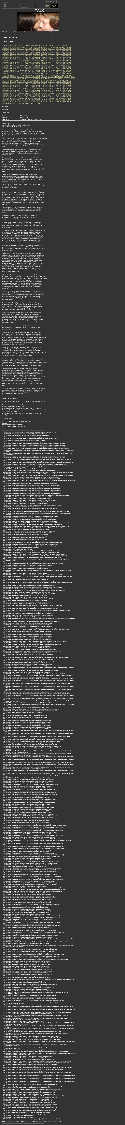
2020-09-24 (67, 57)
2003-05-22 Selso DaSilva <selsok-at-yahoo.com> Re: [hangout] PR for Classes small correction (30, 796)
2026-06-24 (20, 45)
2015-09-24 (44, 68)
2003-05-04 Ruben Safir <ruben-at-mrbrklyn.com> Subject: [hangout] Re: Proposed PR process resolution (32, 488)
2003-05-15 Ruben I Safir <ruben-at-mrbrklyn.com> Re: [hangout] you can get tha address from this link (32, 1036)
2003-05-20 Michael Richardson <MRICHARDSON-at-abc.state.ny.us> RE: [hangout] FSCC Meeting (31, 874)
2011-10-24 (59, 77)
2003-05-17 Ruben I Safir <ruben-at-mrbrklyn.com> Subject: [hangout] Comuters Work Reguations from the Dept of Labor (36, 959)
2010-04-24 (52, 80)
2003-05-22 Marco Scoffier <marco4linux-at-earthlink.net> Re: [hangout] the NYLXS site (28, 786)
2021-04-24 (13, 57)
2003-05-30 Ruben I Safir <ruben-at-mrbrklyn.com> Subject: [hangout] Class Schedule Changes (30, 585)
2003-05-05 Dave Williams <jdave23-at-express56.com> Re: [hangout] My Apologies (27, 435)
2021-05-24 (5, 57)
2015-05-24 (5, 70)
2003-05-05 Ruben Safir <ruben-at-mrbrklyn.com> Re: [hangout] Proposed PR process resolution (30, 473)
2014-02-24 (51, 72)
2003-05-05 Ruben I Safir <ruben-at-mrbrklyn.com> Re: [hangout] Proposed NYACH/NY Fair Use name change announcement (38, 461)
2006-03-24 (13, 90)
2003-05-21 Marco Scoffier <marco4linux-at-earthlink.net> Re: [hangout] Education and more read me (31, 829)
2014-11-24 (51, 70)
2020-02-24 (51, 59)
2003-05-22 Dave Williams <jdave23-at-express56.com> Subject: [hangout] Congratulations (29, 817)
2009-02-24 (20, 83)
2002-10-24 (51, 96)
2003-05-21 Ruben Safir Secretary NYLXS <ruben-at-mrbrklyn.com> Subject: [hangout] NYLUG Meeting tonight (34, 838)
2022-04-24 (59, 54)
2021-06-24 (67, 55)
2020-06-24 (20, 59)
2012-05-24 (5, 77)
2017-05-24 (28, 65)
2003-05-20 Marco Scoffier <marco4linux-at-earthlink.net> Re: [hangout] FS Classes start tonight (30, 869)
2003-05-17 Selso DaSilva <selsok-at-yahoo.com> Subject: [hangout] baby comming (27, 966)
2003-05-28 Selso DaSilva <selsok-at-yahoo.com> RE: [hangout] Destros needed (26, 662)
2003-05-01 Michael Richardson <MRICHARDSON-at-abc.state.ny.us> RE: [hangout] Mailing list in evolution (33, 557)
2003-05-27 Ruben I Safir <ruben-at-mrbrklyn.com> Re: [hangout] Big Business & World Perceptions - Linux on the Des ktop (37, 693)
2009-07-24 (51, 82)
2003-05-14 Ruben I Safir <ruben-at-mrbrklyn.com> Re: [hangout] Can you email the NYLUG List (30, 1102)
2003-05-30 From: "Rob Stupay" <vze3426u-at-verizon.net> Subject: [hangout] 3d (26, 579)
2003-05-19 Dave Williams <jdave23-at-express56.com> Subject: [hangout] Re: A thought (28, 899)
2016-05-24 (51, 67)
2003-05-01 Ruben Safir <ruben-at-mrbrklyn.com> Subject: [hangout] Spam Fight (26, 539)
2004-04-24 (51, 93)
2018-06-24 (67, 62)
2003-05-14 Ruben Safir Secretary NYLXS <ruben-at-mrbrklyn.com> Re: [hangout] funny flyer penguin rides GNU (34, 1096)
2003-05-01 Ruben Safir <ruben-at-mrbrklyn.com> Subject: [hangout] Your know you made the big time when (33, 546)
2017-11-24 (51, 63)
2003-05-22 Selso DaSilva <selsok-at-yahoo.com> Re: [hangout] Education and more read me (29, 807)
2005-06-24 (13, 91)
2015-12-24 (20, 68)
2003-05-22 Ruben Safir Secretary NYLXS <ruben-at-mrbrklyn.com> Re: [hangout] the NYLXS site (30, 789)
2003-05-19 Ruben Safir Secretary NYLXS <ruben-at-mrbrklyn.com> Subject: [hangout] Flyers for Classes (32, 917)
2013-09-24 (20, 73)
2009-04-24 (5, 83)
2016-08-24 (28, 67)
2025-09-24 (20, 47)
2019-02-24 (5, 62)
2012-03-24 (20, 77)
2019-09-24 (20, 60)
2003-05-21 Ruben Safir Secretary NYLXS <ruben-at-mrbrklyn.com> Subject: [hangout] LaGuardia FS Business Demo (36, 825)
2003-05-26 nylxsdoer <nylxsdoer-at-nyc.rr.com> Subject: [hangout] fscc (24, 712)
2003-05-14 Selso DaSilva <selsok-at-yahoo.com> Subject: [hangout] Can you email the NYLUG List (31, 1104)
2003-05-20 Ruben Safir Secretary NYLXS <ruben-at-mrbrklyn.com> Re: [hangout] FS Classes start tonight (33, 868)
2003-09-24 (36, 95)
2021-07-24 (59, 55)
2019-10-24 (13, 60)
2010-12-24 (63, 78)
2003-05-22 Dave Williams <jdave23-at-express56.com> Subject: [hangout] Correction (27, 804)
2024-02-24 (28, 50)
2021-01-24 (36, 57)
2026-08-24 (5, 45)
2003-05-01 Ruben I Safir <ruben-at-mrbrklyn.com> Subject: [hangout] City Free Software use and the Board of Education (36, 555)
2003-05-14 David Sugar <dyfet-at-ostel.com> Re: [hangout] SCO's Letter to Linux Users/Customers (31, 1064)
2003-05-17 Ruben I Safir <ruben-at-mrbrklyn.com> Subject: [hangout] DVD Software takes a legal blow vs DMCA (34, 954)
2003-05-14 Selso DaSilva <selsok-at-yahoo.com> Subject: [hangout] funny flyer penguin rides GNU (31, 1097)
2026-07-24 (13, 45)
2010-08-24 (21, 80)
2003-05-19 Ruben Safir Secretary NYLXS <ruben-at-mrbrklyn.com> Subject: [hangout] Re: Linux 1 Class (32, 904)
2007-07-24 (28, 87)
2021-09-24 (44, 55)
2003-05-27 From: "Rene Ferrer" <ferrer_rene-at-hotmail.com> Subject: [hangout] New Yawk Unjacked (32, 709)
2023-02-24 (51, 52)
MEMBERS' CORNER (47, 6)
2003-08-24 (44, 95)
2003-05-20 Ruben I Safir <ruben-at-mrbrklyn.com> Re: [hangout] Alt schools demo (27, 851)
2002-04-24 (28, 98)
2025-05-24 (51, 47)
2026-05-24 (28, 45)
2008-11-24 (44, 83)
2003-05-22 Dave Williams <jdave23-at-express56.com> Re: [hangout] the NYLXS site (27, 801)
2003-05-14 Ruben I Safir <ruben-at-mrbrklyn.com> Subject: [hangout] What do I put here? (28, 1100)
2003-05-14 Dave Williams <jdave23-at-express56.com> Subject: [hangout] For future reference (30, 1059)
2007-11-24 (67, 85)
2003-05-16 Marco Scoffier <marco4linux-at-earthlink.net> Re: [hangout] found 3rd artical (28, 969)
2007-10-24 (5, 87)
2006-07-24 (51, 88)
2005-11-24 (44, 90)
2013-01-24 (13, 75)
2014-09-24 (67, 70)
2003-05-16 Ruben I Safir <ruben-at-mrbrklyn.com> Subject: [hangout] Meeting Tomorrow (28, 981)
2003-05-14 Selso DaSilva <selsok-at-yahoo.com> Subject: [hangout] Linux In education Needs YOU (31, 1107)
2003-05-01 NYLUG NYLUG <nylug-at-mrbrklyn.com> (19, 549)
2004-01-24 (5, 95)
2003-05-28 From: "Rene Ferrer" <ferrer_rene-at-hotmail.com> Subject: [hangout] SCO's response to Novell (33, 605)
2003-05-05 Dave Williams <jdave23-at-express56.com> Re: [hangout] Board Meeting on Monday (30, 432)
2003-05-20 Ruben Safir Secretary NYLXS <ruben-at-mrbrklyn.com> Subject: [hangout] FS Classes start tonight (34, 879)
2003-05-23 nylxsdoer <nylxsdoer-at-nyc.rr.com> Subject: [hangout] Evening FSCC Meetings (29, 743)
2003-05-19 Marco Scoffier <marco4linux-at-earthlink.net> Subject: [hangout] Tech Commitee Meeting (31, 935)
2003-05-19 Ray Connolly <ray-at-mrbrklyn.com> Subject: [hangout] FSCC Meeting (26, 906)
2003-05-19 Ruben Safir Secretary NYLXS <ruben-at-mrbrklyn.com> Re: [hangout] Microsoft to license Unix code (34, 932)
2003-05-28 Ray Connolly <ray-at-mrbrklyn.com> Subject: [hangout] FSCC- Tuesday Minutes (29, 613)
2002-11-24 (44, 96)
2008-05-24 (20, 85)
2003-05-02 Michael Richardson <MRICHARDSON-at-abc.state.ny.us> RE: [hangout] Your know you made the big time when (37, 526)
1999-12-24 (36, 103)
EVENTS (17, 6)
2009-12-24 (13, 82)
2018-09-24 (44, 62)
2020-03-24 (44, 59)
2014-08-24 (5, 72)
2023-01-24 (59, 52)
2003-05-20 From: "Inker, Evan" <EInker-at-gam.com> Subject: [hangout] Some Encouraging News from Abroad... (34, 888)
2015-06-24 (67, 68)
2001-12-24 (59, 98)
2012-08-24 (51, 75)
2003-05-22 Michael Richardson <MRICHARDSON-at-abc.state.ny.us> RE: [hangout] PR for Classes (31, 792)
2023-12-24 (44, 50)
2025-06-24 (44, 47)
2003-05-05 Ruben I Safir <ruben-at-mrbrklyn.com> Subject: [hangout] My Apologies (27, 437)
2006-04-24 (5, 90)
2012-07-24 (59, 75)
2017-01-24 (59, 65)
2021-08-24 (51, 55)
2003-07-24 (51, 95)
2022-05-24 (51, 54)
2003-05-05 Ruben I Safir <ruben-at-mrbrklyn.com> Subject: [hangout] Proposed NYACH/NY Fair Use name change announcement (39, 462)
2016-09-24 (20, 67)
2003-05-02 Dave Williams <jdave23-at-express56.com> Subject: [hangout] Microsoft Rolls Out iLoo (31, 508)
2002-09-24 (59, 96)
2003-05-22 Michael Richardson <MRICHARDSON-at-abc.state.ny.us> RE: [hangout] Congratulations (31, 815)
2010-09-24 (13, 80)
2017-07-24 (13, 65)
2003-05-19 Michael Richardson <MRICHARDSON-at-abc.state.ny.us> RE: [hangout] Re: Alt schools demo (32, 925)
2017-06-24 (20, 65)
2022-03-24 (67, 54)
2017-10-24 (59, 63)
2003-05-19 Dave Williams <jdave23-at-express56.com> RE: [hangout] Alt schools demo (28, 924)
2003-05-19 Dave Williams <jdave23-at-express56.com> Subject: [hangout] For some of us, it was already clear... (34, 916)
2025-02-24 (5, 49)
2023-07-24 (13, 52)
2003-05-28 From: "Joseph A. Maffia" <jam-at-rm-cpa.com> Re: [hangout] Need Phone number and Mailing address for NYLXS (38, 629)
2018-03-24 (20, 63)
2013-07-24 (36, 73)
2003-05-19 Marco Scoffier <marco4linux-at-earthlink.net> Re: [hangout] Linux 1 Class (27, 909)
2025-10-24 (13, 47)
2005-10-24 (51, 90)
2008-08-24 (67, 83)
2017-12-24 (44, 63)
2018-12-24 (20, 62)
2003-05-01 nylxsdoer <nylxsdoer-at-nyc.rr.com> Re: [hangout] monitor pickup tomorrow (28, 532)
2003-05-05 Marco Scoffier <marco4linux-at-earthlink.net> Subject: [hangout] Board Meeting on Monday (32, 442)
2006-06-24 (59, 88)
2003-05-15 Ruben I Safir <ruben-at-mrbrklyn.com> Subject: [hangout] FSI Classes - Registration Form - (32, 1050)
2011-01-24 (55, 78)
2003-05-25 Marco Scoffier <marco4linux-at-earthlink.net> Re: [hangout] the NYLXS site (28, 727)
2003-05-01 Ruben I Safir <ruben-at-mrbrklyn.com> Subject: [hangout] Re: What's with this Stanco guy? (32, 551)
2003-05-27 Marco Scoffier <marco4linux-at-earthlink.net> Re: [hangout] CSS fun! (26, 677)
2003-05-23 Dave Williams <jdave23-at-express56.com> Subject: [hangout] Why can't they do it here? (31, 744)
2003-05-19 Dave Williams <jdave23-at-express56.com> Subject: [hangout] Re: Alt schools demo (30, 930)
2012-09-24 (44, 75)
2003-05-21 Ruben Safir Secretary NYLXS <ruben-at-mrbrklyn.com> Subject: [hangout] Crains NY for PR (32, 824)
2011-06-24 (17, 78)
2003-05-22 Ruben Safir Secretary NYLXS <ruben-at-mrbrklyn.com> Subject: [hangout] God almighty (31, 784)
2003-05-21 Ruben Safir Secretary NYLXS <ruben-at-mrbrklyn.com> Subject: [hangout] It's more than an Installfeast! (35, 850)
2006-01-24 (28, 90)
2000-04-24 (5, 103)
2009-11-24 (20, 82)
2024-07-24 (59, 49)
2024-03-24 (20, 50)
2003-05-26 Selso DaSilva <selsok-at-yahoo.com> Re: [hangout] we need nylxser (26, 717)
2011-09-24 (67, 77)
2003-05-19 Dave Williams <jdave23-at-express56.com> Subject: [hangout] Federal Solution (29, 929)
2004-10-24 (5, 93)
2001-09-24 (13, 100)
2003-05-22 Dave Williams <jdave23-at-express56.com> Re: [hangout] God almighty (27, 783)
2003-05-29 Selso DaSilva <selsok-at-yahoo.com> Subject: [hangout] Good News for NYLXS (29, 598)
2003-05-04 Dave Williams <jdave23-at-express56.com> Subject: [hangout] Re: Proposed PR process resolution (34, 487)
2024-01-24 (36, 50)
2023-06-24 (20, 52)
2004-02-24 (67, 93)
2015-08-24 (51, 68)
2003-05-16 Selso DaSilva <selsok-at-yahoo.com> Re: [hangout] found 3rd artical (26, 972)
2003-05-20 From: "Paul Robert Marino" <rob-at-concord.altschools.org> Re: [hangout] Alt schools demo (32, 856)
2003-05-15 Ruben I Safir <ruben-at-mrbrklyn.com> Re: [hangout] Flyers (24, 1021)
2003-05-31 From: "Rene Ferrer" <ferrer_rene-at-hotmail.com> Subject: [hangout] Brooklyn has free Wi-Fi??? (33, 574)
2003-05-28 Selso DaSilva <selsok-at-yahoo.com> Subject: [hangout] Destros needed (27, 672)
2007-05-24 (44, 87)
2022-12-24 (67, 52)
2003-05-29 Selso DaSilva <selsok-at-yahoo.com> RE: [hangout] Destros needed (26, 595)
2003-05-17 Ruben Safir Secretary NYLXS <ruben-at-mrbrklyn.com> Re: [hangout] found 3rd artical (31, 967)
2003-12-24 (13, 95)
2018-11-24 (28, 62)
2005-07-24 (5, 91)
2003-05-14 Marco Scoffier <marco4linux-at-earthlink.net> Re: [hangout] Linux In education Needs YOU (32, 1091)
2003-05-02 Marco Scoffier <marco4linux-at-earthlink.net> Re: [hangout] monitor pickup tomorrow (30, 519)
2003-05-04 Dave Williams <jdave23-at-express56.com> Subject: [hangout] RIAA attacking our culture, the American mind (37, 495)
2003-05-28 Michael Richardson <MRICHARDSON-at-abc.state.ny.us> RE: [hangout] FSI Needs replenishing (33, 633)
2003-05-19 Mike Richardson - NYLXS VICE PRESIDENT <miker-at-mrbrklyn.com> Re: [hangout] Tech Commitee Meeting (36, 911)
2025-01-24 (13, 49)
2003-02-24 (20, 96)
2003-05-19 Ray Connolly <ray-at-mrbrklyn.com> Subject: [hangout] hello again (26, 1114)
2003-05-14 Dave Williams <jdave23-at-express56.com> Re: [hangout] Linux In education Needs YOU (31, 1084)
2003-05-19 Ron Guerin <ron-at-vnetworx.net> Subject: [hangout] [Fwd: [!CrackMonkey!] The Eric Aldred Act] (33, 1119)
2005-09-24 (59, 90)
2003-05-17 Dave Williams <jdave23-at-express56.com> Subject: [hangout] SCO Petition (28, 958)
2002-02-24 (44, 98)
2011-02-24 (48, 78)
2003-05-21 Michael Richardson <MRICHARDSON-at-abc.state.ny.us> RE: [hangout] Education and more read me (34, 834)
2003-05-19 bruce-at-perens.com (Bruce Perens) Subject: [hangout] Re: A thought (26, 907)
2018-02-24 (28, 63)
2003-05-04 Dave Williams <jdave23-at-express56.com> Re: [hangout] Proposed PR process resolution (32, 477)
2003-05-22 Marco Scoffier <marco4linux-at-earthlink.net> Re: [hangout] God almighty (27, 778)
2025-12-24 (67, 45)
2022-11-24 (5, 54)
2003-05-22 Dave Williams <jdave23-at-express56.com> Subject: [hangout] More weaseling (29, 781)
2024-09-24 (44, 49)
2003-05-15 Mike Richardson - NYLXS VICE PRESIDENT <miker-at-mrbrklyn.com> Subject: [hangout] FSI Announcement (36, 1051)
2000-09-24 (36, 101)
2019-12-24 (67, 59)
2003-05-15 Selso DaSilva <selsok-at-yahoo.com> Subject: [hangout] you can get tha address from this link (33, 1038)
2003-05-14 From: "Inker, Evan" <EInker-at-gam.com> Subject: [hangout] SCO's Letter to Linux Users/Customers (34, 1069)
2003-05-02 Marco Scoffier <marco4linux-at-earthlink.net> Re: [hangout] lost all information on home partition (33, 518)
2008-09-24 (59, 83)
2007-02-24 (67, 87)
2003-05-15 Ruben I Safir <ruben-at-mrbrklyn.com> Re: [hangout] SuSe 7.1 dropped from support (30, 995)
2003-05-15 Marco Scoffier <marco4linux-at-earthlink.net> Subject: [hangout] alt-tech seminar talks (31, 1005)
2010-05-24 (44, 80)
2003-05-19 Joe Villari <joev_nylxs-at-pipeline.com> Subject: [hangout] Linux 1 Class (27, 912)
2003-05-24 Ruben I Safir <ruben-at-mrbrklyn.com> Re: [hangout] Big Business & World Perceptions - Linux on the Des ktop (37, 736)
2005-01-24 (51, 91)
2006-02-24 (20, 90)
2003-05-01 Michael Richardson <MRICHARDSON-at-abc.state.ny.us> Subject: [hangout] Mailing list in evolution (34, 563)
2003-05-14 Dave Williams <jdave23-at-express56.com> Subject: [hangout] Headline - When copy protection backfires (36, 1109)
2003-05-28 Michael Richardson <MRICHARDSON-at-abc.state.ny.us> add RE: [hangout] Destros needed (32, 666)
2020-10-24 (59, 57)
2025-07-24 (36, 47)
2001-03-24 (59, 100)
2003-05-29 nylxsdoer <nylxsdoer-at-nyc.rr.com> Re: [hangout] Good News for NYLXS (27, 592)
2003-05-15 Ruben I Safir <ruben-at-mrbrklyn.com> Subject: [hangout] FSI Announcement (28, 1056)
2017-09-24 (67, 63)
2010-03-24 (60, 80)
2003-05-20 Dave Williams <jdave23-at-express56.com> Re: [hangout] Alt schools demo (28, 858)
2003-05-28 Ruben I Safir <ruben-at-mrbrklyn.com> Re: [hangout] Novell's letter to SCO (28, 607)
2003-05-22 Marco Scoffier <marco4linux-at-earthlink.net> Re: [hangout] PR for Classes (28, 787)
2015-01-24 (36, 70)
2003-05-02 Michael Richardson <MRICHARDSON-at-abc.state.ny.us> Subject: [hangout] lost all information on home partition (38, 523)
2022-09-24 (20, 54)
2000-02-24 (20, 103)
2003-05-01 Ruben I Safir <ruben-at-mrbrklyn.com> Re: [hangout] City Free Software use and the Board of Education (35, 554)
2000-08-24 (44, 101)
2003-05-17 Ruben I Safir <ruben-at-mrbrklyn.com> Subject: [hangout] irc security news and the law (31, 953)
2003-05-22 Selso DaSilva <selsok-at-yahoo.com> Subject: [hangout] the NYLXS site (27, 820)
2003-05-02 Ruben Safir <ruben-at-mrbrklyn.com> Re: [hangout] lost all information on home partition (31, 516)
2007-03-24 (59, 87)
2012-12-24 (20, 75)
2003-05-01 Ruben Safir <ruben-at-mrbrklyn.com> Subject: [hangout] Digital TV (25, 537)
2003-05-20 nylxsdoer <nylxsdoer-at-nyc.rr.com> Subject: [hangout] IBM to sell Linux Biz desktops (31, 884)
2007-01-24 (5, 88)
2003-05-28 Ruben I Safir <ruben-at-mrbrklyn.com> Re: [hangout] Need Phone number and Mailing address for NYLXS (36, 641)
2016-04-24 (59, 67)
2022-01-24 (13, 55)
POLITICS (32, 6)
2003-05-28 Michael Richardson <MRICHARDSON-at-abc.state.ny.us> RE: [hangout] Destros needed (31, 670)
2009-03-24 (13, 83)
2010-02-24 (68, 80)
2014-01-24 (59, 72)
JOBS (39, 6)
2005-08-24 (67, 90)
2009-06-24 (59, 82)
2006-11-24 (20, 88)
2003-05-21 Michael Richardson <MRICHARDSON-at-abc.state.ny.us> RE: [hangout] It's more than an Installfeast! (34, 845)
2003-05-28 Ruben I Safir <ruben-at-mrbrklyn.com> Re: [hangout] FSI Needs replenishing (28, 626)
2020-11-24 (51, 57)
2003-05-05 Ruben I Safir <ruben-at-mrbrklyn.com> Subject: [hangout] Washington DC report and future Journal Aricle (36, 464)
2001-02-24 (67, 100)
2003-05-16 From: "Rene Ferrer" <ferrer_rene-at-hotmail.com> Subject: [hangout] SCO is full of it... (31, 984)
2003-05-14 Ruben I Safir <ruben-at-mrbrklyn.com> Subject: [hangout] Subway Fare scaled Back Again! (32, 1071)
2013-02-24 (5, 75)
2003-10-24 (28, 95)
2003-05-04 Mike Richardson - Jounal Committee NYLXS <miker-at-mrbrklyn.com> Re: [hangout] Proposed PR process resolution (39, 475)
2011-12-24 (44, 77)
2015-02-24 (28, 70)
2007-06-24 (36, 87)
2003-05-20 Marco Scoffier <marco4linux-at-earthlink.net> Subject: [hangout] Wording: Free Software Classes (33, 891)
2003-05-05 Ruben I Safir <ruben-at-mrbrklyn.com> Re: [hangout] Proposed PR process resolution (30, 469)
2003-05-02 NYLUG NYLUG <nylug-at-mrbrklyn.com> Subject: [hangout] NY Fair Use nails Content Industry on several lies (37, 511)
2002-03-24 (36, 98)
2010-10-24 (5, 80)
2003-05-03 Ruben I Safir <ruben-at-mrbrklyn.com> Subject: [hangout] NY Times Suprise (28, 501)
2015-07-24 (59, 68)
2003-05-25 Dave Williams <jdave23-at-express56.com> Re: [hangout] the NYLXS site (27, 729)
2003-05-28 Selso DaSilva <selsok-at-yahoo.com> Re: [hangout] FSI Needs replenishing (28, 631)
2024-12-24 (20, 49)
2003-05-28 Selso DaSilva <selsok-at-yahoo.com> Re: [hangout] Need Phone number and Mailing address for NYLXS (35, 628)
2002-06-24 (13, 98)
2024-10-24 (36, 49)
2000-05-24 (67, 101)
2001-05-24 (44, 100)
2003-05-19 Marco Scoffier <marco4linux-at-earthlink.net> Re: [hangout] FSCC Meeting (28, 901)
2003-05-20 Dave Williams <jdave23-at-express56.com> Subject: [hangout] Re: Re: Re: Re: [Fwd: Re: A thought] (34, 855)
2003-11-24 (20, 95)
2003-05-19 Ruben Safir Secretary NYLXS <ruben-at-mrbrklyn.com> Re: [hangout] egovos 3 (29, 919)
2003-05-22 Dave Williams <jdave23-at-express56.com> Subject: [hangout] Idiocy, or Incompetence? (31, 794)
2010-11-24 (71, 78)
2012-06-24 (67, 75)
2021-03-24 (20, 57)
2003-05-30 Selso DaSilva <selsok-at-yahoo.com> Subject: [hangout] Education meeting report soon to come (33, 587)
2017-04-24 (36, 65)
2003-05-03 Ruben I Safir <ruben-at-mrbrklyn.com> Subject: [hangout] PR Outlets (26, 503)
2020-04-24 (36, 59)
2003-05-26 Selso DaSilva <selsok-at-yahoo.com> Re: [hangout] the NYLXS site (26, 715)
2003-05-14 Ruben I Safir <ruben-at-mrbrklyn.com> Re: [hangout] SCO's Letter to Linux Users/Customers (32, 1066)
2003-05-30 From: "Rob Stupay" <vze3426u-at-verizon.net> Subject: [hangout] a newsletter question (31, 581)
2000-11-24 (20, 101)
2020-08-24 (5, 59)
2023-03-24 (44, 52)
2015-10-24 (36, 68)
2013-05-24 (51, 73)
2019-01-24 (13, 62)
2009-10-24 (28, 82)
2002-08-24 (67, 96)
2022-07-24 (36, 54)
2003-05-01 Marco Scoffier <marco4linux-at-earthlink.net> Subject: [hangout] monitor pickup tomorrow (32, 567)
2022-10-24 (13, 54)
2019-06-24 (44, 60)
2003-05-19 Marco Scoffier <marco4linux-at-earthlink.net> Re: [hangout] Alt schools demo (28, 937)
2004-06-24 (36, 93)
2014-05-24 (28, 72)
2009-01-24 (28, 83)
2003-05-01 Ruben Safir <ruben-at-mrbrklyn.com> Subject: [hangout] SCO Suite (26, 541)
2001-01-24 (5, 101)
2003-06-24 (59, 95)
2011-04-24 (32, 78)
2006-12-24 (13, 88)
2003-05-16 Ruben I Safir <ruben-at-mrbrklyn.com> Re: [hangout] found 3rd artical (26, 976)
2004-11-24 (67, 91)
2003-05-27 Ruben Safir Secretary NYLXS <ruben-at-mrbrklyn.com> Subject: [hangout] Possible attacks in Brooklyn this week (38, 675)
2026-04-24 (36, 45)
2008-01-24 (51, 85)
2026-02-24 (51, 45)
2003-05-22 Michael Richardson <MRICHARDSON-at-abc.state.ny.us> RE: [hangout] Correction (30, 802)
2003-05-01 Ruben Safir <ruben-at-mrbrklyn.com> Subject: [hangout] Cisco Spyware (27, 536)
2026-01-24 (59, 45)
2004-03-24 (59, 93)
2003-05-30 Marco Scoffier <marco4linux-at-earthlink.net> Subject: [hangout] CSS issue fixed (29, 589)
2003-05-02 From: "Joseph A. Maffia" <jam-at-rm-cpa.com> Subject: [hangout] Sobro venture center (31, 521)
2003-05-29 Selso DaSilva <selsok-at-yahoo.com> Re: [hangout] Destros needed (26, 600)
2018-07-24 (59, 62)
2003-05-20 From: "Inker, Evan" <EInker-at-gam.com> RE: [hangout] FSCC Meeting (26, 878)
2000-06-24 (59, 101)
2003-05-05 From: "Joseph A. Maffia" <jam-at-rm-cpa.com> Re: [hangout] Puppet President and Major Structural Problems (37, 447)
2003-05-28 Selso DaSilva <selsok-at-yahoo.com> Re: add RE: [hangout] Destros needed (28, 664)
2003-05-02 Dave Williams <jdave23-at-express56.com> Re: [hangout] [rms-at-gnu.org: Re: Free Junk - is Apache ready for (37, 510)
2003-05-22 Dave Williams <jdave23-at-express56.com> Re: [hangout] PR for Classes (27, 806)
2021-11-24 (28, 55)
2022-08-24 (28, 54)
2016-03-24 (67, 67)
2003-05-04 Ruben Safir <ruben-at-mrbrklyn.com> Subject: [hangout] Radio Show (26, 482)
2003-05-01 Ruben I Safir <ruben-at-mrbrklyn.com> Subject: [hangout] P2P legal (26, 573)
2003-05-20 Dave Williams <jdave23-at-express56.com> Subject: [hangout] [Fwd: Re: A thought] (30, 864)
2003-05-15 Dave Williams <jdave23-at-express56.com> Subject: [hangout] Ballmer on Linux (29, 997)
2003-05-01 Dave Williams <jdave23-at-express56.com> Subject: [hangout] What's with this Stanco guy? (32, 552)
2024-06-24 (67, 49)
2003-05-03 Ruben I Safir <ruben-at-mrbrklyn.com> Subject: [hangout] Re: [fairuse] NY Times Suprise (31, 500)
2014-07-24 (13, 72)
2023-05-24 (28, 52)
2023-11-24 (51, 50)
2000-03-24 (13, 103)
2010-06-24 (37, 80)
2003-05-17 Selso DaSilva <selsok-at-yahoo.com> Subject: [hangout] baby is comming (27, 961)
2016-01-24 (13, 68)
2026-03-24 (44, 45)
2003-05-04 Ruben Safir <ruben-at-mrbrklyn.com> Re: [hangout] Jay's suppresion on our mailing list (31, 483)
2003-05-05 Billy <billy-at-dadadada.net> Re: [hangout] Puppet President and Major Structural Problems (32, 438)
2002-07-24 (5, 98)
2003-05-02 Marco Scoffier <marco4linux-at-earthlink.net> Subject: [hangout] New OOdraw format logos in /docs (34, 527)
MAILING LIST (54, 6)
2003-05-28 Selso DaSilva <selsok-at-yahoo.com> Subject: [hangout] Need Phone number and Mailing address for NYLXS (36, 657)
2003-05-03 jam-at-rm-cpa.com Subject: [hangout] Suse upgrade (22, 506)
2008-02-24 (44, 85)
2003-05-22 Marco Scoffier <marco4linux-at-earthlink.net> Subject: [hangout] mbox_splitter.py (29, 779)
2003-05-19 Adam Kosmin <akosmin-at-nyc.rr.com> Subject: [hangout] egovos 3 (26, 920)
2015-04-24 (13, 70)
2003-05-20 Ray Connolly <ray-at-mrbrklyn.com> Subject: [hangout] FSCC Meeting (26, 886)
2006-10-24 (28, 88)
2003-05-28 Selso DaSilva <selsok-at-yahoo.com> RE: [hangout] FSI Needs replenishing (28, 639)
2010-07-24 (29, 80)
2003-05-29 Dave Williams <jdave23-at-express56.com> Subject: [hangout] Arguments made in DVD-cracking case (35, 590)
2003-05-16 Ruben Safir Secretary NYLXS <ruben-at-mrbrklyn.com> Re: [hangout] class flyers (30, 987)
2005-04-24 (28, 91)
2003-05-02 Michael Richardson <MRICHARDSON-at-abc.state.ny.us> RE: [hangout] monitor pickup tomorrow (33, 524)
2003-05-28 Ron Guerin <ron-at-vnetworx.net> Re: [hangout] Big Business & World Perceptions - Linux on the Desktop (36, 673)
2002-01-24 (51, 98)
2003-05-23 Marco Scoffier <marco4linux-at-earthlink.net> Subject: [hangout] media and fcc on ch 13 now (32, 741)
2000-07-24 (51, 101)
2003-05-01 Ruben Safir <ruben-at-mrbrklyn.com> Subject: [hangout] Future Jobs (26, 534)
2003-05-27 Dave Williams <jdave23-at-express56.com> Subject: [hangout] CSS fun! (27, 707)
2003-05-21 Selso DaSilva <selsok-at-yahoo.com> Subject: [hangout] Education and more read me (30, 837)
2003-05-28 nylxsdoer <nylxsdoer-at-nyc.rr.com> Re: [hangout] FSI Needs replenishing (28, 624)
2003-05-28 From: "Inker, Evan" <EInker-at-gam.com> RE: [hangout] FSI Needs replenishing (29, 615)
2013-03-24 (67, 73)
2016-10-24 (13, 67)
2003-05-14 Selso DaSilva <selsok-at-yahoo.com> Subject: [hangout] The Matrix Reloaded (28, 1105)
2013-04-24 (59, 73)
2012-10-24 (36, 75)
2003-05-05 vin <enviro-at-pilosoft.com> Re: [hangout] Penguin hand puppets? (25, 440)
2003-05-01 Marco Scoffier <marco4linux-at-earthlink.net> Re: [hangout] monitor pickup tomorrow (30, 531)
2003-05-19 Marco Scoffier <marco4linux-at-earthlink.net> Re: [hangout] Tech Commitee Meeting (30, 897)
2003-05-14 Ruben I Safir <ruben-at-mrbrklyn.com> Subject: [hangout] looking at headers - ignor (30, 1110)
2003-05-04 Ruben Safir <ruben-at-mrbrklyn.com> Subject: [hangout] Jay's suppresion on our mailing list (32, 485)
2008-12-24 (36, 83)
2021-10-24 (36, 55)
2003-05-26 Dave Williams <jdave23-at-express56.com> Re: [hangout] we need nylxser (28, 722)
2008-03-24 (36, 85)
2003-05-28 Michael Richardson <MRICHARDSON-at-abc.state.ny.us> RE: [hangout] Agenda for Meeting (32, 621)
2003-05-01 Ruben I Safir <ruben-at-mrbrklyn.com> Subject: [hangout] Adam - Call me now (28, 565)
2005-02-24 (44, 91)
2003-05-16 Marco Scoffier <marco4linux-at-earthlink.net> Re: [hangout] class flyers (27, 986)
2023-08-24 (5, 52)
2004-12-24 (59, 91)
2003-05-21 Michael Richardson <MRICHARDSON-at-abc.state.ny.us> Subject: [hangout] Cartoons (31, 832)
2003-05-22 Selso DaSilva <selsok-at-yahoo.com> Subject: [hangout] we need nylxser (27, 822)
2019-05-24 (51, 60)
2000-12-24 (13, 101)
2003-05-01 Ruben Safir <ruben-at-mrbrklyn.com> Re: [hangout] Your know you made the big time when (32, 544)
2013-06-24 (44, 73)
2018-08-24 (51, 62)
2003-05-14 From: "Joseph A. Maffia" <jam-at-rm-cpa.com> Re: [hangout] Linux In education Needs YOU (32, 1089)
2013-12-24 (67, 72)
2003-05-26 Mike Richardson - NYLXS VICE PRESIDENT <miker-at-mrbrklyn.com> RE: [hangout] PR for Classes (34, 719)
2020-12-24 (44, 57)
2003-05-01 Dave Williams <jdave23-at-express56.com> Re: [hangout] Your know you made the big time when (33, 542)
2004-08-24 (20, 93)
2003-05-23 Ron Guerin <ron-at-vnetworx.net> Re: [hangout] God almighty (24, 768)
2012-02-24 (28, 77)
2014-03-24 (44, 72)
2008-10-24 (51, 83)
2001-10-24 (5, 100)
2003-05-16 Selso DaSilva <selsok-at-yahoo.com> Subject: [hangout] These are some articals (29, 971)
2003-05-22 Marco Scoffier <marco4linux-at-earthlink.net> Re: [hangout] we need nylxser (28, 809)
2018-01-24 (36, 63)
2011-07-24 (9, 78)
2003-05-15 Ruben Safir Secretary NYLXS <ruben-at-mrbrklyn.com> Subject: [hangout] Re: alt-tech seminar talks (34, 1000)
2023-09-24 (67, 50)
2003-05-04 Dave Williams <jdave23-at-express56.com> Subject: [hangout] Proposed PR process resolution (33, 497)
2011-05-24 (25, 78)
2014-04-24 (36, 72)
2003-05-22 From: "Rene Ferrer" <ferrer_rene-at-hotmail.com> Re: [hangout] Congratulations (29, 814)
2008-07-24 (5, 85)
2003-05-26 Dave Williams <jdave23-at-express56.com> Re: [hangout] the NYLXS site (27, 714)
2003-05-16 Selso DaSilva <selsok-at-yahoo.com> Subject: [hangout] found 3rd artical (27, 977)
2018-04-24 (13, 63)
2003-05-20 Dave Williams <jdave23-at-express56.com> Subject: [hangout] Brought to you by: (29, 896)
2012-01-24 (36, 77)
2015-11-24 (28, 68)
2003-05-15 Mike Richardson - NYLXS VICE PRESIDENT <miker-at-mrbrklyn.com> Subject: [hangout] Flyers (33, 1031)
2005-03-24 (36, 91)
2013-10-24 (13, 73)
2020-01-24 (59, 59)
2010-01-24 (5, 82)
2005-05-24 (20, 91)
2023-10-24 (59, 50)
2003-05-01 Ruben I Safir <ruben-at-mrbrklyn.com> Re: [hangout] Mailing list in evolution (28, 562)
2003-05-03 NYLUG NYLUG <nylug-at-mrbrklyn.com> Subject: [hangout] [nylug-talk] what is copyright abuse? (33, 505)
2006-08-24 (44, 88)
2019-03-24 (67, 60)
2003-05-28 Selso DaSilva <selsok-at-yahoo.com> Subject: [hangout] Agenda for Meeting (28, 623)
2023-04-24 (36, 52)
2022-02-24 (5, 55)
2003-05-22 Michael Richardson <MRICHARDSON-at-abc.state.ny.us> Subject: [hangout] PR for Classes (32, 819)
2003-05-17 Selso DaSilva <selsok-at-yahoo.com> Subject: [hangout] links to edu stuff (27, 964)
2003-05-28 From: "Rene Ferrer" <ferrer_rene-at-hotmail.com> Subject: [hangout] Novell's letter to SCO (32, 608)
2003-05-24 (67, 95)
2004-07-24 (28, 93)
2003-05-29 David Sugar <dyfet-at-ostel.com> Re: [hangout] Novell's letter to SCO (26, 603)
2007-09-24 (13, 87)
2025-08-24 (28, 47)
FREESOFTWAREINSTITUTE (24, 6)
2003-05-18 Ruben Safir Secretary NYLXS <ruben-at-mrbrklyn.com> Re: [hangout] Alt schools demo (31, 949)
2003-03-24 (13, 96)
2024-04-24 (13, 50)
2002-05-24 (20, 98)
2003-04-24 (5, 96)
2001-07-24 (28, 100)
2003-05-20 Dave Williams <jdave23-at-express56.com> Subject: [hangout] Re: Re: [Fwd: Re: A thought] (32, 861)
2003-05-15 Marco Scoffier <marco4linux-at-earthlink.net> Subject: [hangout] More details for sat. (30, 998)
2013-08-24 (28, 73)
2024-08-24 (51, 49)
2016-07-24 (36, 67)
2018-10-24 (36, 62)
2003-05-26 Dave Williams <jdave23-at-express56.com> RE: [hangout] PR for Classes (27, 724)
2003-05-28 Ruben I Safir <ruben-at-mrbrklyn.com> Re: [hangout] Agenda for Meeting (27, 617)
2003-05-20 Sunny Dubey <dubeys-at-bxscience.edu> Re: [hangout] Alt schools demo (27, 1112)
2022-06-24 (44, 54)
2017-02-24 (51, 65)
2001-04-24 (51, 100)
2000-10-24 (28, 101)
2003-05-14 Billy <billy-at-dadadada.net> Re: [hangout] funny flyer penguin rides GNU (27, 1087)
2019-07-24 (36, 60)
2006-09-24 (36, 88)
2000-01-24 (28, 103)
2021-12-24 (20, 55)
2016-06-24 (44, 67)
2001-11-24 (67, 98)
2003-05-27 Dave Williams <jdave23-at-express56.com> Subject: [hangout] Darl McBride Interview (31, 710)
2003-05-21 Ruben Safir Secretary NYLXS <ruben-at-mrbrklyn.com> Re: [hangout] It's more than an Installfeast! (34, 843)
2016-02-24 (5, 68)
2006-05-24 (67, 88)
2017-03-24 (44, 65)
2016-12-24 (67, 65)
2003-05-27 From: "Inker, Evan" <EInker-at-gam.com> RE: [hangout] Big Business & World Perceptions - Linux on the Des (37, 692)
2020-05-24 (28, 59)
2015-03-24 (20, 70)
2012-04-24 (13, 77)
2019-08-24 (28, 60)
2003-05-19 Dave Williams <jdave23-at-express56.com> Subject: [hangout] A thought (27, 914)
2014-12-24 (44, 70)
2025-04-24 (59, 47)
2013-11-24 (5, 73)
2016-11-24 (5, 67)
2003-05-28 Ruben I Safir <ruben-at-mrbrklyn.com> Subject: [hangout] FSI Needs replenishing (29, 661)
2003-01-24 (28, 96)
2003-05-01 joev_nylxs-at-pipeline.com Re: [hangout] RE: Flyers (22, 547)
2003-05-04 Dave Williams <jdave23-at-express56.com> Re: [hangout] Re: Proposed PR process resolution (33, 478)
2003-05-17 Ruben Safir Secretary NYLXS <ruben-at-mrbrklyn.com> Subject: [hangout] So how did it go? (32, 956)
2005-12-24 (36, 90)
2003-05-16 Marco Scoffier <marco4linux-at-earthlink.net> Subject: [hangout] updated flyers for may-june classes (34, 991)
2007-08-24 (20, 87)
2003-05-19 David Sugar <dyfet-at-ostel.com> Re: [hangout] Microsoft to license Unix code (28, 927)
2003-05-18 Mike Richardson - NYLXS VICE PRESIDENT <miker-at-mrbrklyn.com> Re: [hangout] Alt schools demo (35, 948)
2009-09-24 (36, 82)
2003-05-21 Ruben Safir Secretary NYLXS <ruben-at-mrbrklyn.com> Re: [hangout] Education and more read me (34, 827)
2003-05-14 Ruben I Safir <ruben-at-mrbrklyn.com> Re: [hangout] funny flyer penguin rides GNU (30, 1092)
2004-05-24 (44, 93)
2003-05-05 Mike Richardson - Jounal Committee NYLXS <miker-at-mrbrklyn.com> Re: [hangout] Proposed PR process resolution (39, 472)
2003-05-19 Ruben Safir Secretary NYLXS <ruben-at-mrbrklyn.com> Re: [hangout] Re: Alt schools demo (32, 922)
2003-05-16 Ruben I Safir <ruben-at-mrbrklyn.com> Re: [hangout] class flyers (25, 982)
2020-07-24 (13, 59)
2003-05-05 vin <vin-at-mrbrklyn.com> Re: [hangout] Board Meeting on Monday (25, 433)
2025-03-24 (67, 47)
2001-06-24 (36, 100)
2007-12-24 (59, 85)
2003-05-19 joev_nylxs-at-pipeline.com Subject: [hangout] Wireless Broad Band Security (28, 902)
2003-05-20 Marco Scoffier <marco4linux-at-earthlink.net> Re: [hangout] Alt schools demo (28, 892)
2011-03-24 (40, 78)
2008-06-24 (13, 85)
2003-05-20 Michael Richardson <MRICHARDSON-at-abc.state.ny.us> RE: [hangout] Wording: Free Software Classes (35, 889)
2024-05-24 (5, 50)
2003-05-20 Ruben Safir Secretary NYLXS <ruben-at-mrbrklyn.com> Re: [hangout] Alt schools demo (31, 853)
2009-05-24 (67, 82)
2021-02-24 (28, 57)
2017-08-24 (5, 65)
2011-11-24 (51, 77)
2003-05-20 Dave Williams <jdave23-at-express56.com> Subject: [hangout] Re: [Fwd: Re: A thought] (31, 863)
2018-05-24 (5, 63)
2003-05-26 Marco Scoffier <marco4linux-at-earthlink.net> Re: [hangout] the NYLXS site (28, 720)
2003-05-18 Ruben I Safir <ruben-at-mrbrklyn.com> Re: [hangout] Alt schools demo (27, 943)
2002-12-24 (36, 96)
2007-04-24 (51, 87)
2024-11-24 (28, 49)
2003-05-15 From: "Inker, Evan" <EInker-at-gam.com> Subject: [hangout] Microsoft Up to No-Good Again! (32, 1039)
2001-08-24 (20, 100)
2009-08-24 (44, 82)
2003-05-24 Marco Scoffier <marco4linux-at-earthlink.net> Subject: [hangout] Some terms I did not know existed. (34, 739)
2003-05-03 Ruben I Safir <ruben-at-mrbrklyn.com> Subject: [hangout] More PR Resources (29, 498)
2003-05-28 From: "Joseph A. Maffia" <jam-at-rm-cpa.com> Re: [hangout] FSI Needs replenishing (30, 649)
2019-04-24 (59, 60)
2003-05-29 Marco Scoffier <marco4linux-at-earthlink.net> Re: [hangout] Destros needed (28, 602)
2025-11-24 (5, 47)
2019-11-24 (5, 60)
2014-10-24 (59, 70)
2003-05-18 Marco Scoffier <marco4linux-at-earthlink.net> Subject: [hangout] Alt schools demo (30, 951)
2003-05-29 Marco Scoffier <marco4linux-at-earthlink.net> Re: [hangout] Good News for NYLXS (30, 594)
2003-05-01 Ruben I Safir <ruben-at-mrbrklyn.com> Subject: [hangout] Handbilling (26, 568)
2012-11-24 (28, 75)
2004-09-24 (13, 93)
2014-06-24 (20, 72)
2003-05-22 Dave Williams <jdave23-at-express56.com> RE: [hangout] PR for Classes (27, 791)
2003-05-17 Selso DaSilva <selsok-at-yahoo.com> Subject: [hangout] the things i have (27, 963)
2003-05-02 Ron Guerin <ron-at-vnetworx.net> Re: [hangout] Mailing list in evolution (27, 529)
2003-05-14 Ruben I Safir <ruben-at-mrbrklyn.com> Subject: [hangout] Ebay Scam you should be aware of (32, 1057)
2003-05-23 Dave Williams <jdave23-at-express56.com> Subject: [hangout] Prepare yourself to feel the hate (33, 746)
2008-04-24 (28, 85)
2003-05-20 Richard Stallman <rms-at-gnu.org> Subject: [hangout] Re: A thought (26, 866)
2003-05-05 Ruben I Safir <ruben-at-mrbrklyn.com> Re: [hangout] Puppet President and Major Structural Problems (35, 443)
